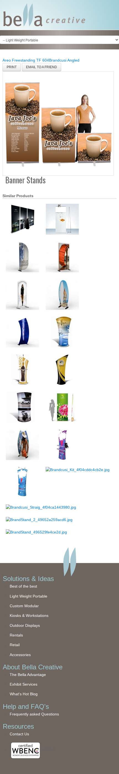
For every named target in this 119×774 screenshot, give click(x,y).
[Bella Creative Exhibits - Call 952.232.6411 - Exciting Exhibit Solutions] (44, 14)
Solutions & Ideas (28, 578)
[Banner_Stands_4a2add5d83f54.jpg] (58, 123)
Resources (18, 726)
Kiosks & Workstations (29, 615)
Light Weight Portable (28, 596)
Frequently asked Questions (34, 714)
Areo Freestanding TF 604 (25, 60)
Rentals (16, 635)
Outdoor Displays (25, 625)
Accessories (20, 655)
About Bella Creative (33, 667)
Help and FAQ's (26, 706)
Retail (15, 645)
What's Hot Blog (24, 694)
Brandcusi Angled (64, 60)
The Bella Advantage (28, 674)
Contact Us (19, 734)
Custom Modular (24, 606)
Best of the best (23, 586)
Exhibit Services (23, 684)
